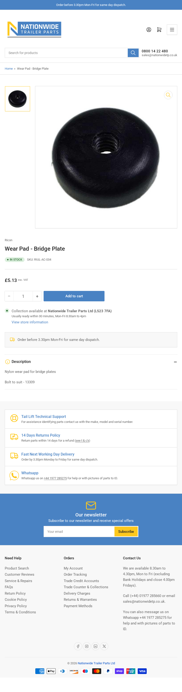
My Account (73, 568)
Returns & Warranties (80, 599)
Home (9, 68)
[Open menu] (172, 29)
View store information (30, 322)
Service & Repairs (18, 581)
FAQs (9, 587)
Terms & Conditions (20, 612)
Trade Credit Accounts (81, 581)
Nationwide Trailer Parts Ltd (96, 663)
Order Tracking (75, 574)
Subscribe (126, 531)
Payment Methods (78, 606)
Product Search (17, 568)
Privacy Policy (16, 606)
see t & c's (82, 440)
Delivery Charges (77, 593)
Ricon (8, 240)
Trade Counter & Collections (86, 587)
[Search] (133, 53)
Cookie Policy (16, 599)
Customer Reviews (19, 574)
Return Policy (15, 593)
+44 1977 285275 (55, 478)
